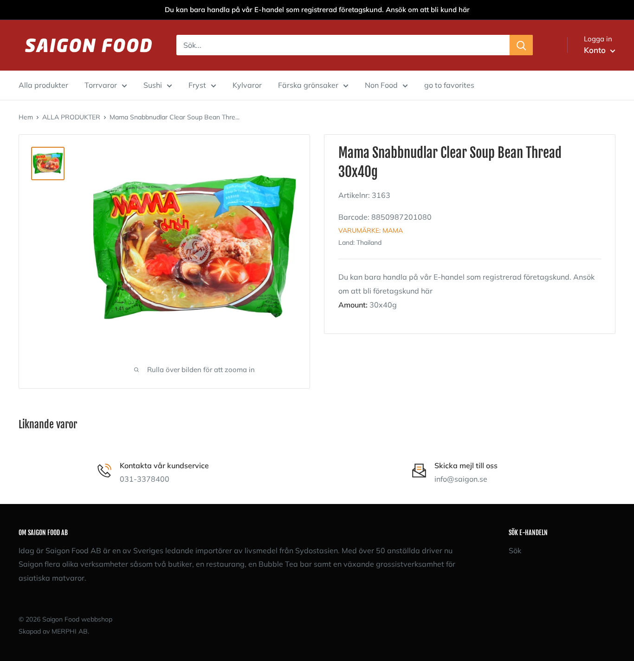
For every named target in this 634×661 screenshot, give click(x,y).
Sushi (152, 85)
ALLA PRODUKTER (71, 117)
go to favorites (449, 85)
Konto (596, 50)
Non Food (381, 85)
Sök (515, 550)
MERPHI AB (70, 631)
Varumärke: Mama (370, 230)
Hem (26, 117)
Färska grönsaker (308, 85)
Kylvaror (247, 85)
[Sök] (521, 45)
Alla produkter (43, 85)
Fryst (197, 85)
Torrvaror (100, 85)
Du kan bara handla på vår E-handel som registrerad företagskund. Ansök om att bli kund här (317, 9)
